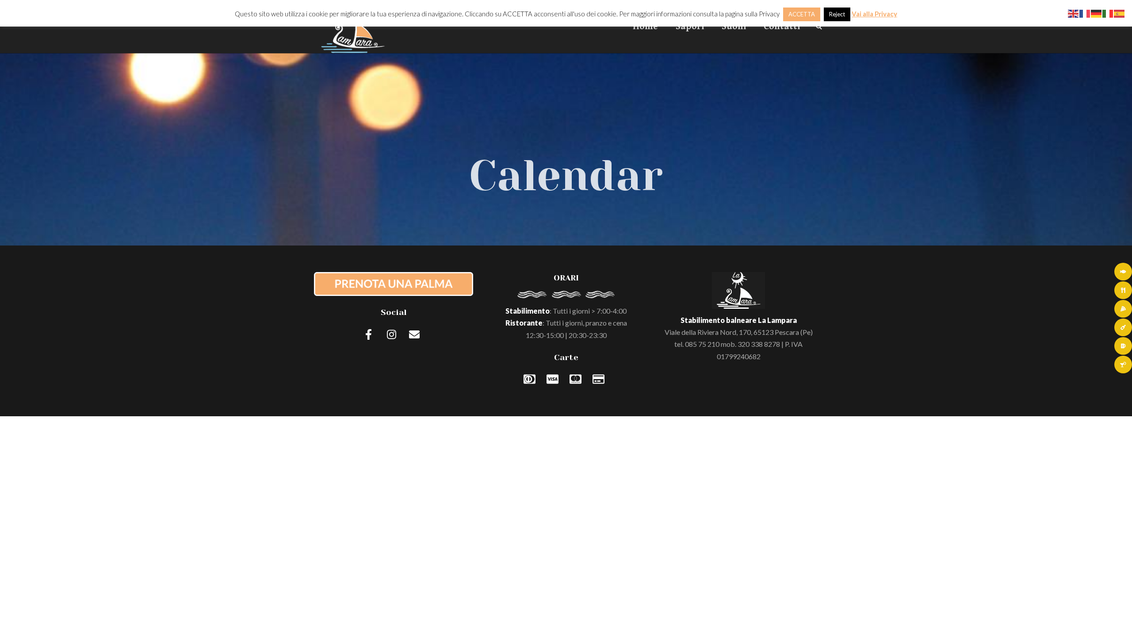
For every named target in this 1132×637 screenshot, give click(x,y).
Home (645, 26)
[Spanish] (1119, 12)
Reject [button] (837, 14)
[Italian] (1108, 12)
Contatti (782, 26)
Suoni (734, 26)
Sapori (690, 26)
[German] (1096, 12)
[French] (1085, 12)
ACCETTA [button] (801, 14)
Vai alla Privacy (874, 14)
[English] (1073, 12)
